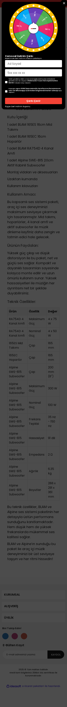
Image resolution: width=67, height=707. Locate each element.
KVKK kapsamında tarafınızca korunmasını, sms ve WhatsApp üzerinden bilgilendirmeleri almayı (35, 89)
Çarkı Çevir (33, 100)
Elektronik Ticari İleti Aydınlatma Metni (33, 82)
